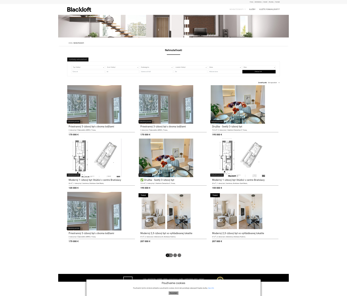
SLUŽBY (252, 9)
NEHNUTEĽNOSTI (173, 279)
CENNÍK (165, 279)
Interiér (265, 2)
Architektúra (258, 2)
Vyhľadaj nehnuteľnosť (78, 59)
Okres (211, 67)
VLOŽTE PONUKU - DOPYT (191, 279)
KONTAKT (201, 279)
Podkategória (145, 67)
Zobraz (258, 72)
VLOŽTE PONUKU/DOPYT (269, 9)
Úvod (70, 43)
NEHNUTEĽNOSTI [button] (237, 9)
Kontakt (277, 2)
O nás (251, 2)
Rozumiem (173, 293)
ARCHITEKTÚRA (152, 279)
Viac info (211, 288)
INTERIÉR (159, 279)
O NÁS (144, 279)
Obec (245, 67)
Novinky (271, 2)
